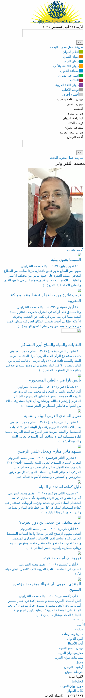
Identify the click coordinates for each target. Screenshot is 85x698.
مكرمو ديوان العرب (70, 653)
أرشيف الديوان (73, 667)
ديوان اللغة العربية (67, 85)
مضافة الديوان (69, 70)
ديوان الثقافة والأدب (66, 66)
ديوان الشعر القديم (71, 648)
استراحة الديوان (68, 75)
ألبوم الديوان (75, 638)
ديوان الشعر (71, 61)
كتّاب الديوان (75, 690)
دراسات (78, 629)
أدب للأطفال (75, 643)
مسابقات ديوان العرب (69, 657)
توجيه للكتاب (70, 89)
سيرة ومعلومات (72, 634)
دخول (79, 662)
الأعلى (81, 624)
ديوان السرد (71, 56)
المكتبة (74, 80)
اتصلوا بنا (77, 681)
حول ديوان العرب (71, 686)
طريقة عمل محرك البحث (66, 47)
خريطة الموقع (74, 672)
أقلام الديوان (71, 52)
